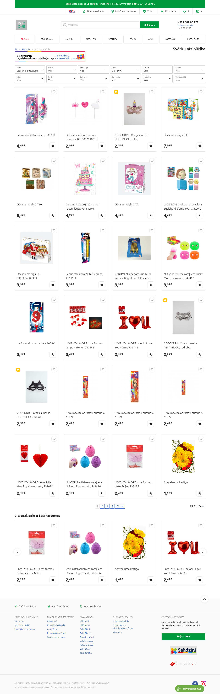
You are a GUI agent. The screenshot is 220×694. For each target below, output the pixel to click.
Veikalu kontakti (22, 625)
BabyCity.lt (85, 629)
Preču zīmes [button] (193, 39)
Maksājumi (52, 621)
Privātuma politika (121, 621)
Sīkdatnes (117, 632)
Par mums (19, 621)
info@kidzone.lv (185, 25)
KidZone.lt (85, 621)
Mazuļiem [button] (91, 39)
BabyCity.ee (85, 633)
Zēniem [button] (133, 39)
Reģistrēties (183, 636)
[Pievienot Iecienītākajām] (54, 91)
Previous (17, 551)
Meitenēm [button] (112, 39)
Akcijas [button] (25, 39)
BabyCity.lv (85, 649)
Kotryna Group (86, 645)
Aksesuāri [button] (170, 39)
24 (200, 506)
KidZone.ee (85, 625)
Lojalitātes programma (25, 629)
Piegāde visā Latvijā (56, 625)
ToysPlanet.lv (86, 653)
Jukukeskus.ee (87, 641)
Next (202, 551)
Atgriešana (52, 629)
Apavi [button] (150, 39)
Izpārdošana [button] (47, 39)
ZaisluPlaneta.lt (87, 637)
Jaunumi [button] (69, 39)
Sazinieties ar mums (56, 637)
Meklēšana (149, 24)
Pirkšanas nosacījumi (56, 633)
